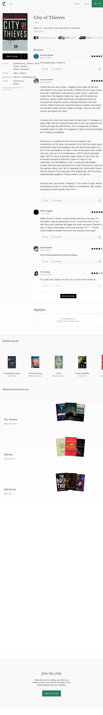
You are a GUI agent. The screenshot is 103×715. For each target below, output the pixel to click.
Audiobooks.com (29, 77)
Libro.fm (17, 77)
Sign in (87, 4)
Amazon (30, 63)
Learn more (7, 90)
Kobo (16, 73)
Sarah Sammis (46, 247)
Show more (38, 31)
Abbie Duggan (46, 211)
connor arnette (46, 79)
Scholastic (24, 69)
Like (46, 69)
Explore (77, 4)
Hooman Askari (46, 55)
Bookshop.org (19, 63)
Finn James (45, 272)
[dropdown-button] (24, 56)
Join (95, 4)
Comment (58, 69)
